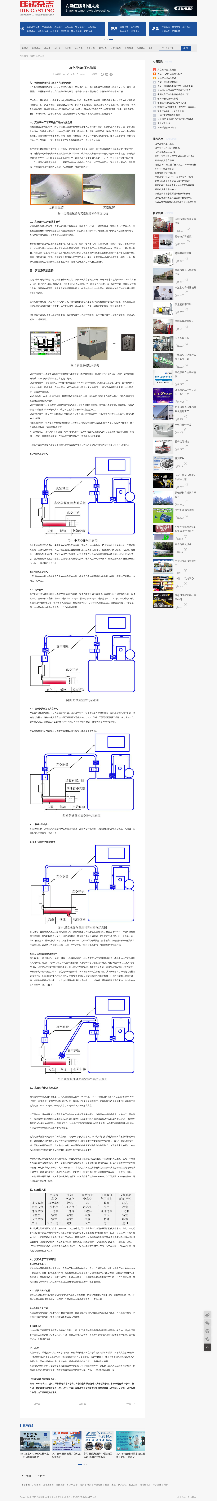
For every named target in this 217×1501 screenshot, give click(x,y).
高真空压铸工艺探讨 (165, 78)
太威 (113, 1484)
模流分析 (65, 31)
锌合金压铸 (76, 31)
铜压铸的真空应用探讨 (166, 98)
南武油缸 (122, 1484)
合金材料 (91, 48)
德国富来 (60, 1484)
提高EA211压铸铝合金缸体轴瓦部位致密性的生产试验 (176, 185)
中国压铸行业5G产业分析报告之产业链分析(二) (176, 177)
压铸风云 (165, 31)
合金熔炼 (54, 31)
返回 (81, 1403)
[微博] (111, 74)
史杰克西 (133, 1484)
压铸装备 (92, 27)
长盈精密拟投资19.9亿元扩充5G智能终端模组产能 (175, 119)
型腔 (107, 1484)
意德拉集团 (48, 1484)
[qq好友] (102, 74)
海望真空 (98, 1484)
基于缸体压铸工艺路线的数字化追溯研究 (173, 197)
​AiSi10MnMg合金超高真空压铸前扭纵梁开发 (175, 202)
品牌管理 (176, 27)
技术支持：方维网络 (186, 1497)
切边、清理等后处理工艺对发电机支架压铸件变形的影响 (175, 86)
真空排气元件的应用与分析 (168, 74)
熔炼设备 (103, 48)
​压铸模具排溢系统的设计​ (166, 189)
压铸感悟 (186, 27)
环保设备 (129, 48)
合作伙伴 (40, 1476)
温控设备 (78, 48)
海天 (82, 1484)
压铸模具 (31, 31)
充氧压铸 (88, 31)
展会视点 (124, 31)
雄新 (89, 1484)
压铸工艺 (69, 27)
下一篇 (128, 1403)
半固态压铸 (47, 27)
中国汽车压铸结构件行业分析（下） (172, 94)
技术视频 (135, 27)
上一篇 (37, 1403)
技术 (32, 56)
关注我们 (26, 1476)
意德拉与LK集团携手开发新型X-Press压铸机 (175, 107)
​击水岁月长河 (161, 123)
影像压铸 (176, 31)
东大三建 (157, 1484)
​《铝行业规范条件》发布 (166, 115)
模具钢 (47, 48)
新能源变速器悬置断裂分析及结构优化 (172, 193)
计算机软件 (116, 48)
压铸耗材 (141, 48)
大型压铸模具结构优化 (166, 82)
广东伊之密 (72, 1484)
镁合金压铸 (43, 31)
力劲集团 (36, 1484)
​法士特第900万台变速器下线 (168, 111)
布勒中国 (25, 1484)
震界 (166, 1484)
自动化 (57, 48)
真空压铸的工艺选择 (165, 69)
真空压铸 (58, 27)
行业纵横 (165, 27)
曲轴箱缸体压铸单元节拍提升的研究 (172, 90)
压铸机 (25, 48)
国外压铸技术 (33, 27)
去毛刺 (67, 48)
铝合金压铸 (80, 27)
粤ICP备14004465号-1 (85, 1497)
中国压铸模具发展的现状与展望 (170, 102)
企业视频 (124, 27)
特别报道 (135, 31)
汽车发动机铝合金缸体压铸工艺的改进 (172, 181)
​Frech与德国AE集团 (164, 127)
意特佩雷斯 (145, 1484)
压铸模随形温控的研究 (165, 173)
